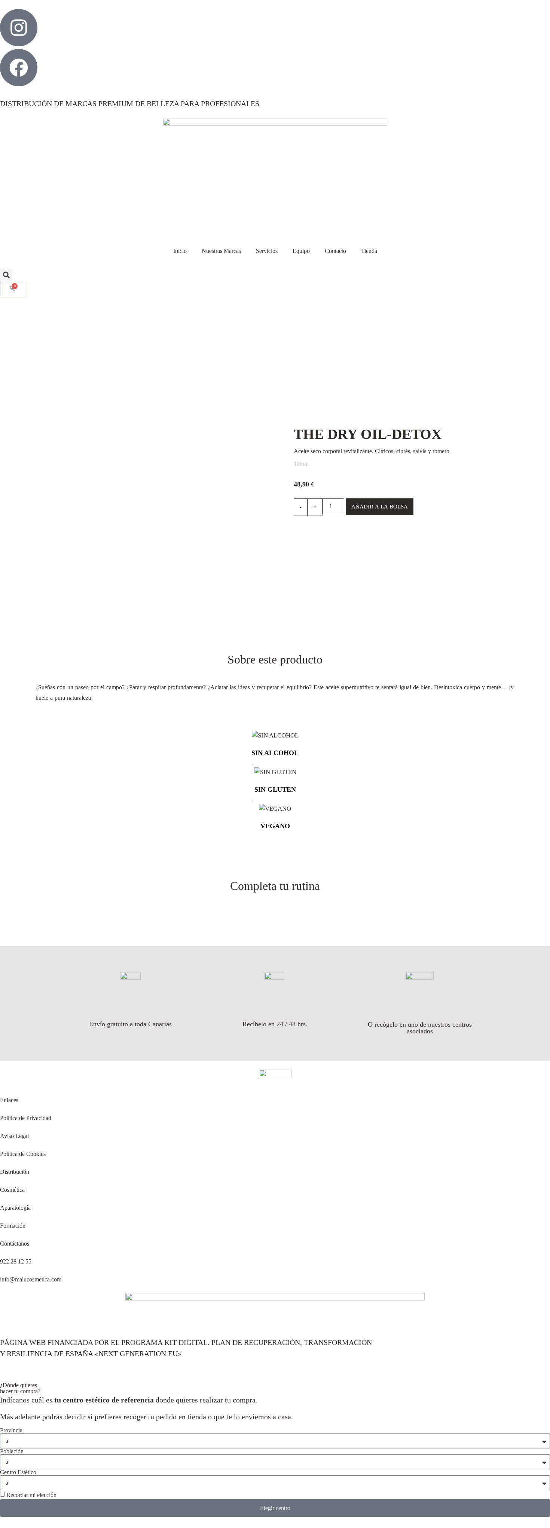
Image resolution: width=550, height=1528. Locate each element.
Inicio (180, 251)
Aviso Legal (14, 1136)
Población (12, 1451)
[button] (6, 275)
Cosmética (12, 1190)
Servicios (267, 251)
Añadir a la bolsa (379, 507)
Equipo (301, 251)
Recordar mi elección (31, 1495)
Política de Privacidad (25, 1118)
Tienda (369, 251)
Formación (12, 1225)
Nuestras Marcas (221, 251)
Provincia (11, 1430)
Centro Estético (18, 1472)
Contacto (335, 251)
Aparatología (15, 1207)
